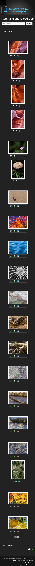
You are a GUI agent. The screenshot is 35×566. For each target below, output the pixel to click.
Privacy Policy (16, 560)
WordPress (30, 560)
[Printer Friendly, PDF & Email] (31, 549)
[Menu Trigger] (3, 2)
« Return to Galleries (7, 31)
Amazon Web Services (27, 565)
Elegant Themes (29, 563)
